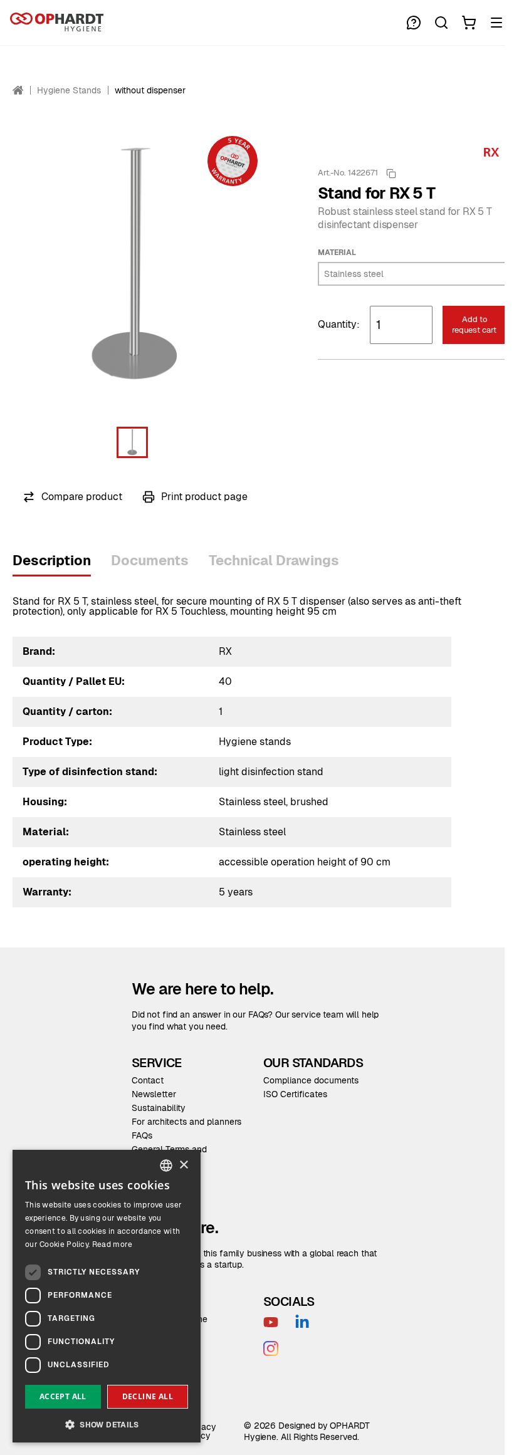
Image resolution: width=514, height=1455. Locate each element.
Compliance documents (311, 1080)
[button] (132, 442)
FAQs (142, 1135)
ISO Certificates (295, 1094)
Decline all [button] (147, 1396)
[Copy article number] (391, 173)
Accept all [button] (63, 1396)
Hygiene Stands (69, 90)
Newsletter (154, 1094)
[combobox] (166, 1165)
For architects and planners (186, 1121)
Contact (148, 1080)
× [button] (183, 1165)
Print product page (204, 496)
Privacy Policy (201, 1431)
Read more (112, 1244)
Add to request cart (474, 324)
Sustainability (159, 1107)
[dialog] (107, 1296)
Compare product (81, 496)
